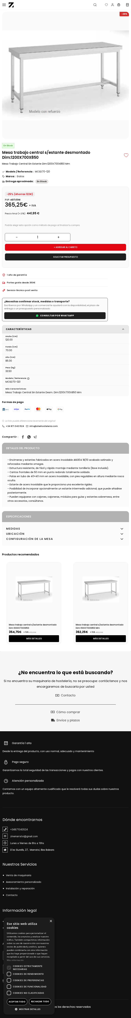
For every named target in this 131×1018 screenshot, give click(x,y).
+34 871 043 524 (15, 426)
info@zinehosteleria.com (44, 426)
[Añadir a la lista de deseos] (126, 155)
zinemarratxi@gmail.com (24, 836)
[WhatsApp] (29, 437)
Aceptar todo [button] (17, 1001)
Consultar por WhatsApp (57, 315)
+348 (13, 829)
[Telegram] (35, 437)
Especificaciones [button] (18, 516)
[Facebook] (23, 437)
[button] (103, 4)
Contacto (12, 895)
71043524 (22, 829)
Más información (15, 960)
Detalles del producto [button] (23, 448)
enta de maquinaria (19, 875)
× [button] (50, 921)
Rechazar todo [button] (40, 1001)
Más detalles (34, 638)
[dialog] (29, 966)
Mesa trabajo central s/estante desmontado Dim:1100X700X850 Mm (99, 626)
